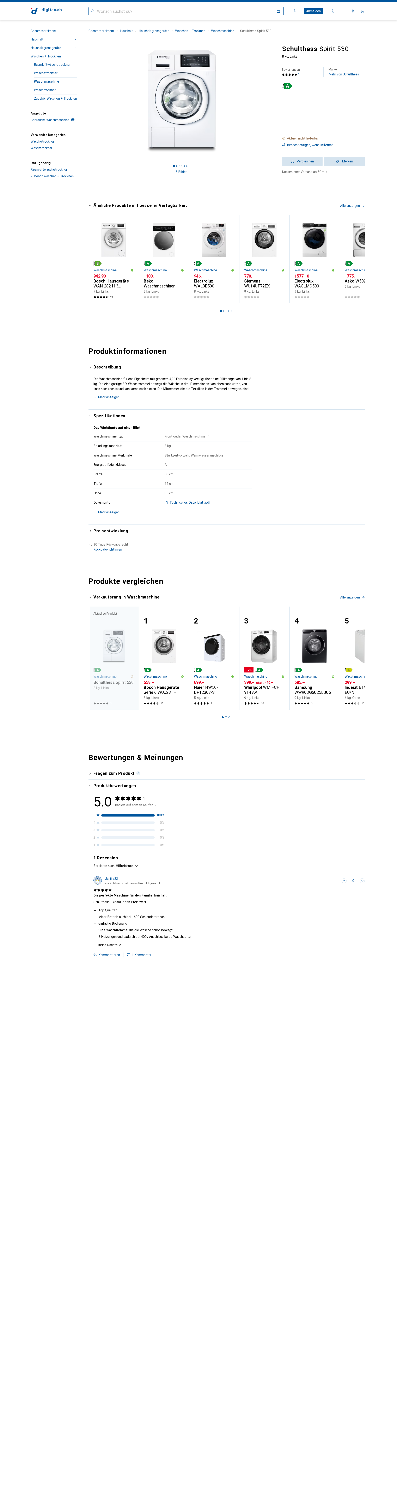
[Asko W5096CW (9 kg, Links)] (365, 259)
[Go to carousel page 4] (231, 311)
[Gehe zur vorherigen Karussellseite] (96, 259)
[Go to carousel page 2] (224, 311)
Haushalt (37, 39)
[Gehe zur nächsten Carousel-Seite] (357, 259)
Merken (347, 161)
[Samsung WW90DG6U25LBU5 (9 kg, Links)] (314, 658)
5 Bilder (181, 172)
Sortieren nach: (104, 866)
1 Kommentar (141, 955)
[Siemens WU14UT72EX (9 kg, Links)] (264, 259)
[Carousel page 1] (174, 166)
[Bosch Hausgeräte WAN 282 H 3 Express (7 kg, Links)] (113, 259)
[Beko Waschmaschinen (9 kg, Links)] (164, 259)
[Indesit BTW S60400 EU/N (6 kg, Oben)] (365, 658)
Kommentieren (109, 955)
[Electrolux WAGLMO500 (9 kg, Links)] (314, 259)
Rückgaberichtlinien (107, 549)
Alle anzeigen (350, 206)
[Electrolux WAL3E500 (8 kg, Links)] (214, 259)
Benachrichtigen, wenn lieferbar (310, 145)
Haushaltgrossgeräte (46, 48)
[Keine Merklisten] (352, 11)
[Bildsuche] (279, 11)
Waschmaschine (46, 81)
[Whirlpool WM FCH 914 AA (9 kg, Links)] (264, 658)
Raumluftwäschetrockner (52, 65)
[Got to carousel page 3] (180, 166)
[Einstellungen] (294, 11)
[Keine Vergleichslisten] (342, 11)
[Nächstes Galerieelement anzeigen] (274, 102)
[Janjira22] (126, 880)
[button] (287, 86)
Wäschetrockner (45, 73)
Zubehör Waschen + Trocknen (55, 98)
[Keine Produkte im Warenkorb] (362, 11)
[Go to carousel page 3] (228, 311)
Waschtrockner (45, 90)
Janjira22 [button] (111, 879)
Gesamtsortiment (43, 31)
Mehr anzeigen (109, 397)
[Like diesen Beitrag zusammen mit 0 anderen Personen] (344, 880)
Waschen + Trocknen (46, 56)
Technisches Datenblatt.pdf (190, 502)
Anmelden (313, 11)
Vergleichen (305, 161)
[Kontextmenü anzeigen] (335, 880)
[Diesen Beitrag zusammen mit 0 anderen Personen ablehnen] (362, 880)
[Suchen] (92, 11)
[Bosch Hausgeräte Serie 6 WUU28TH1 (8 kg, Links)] (164, 658)
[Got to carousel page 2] (177, 166)
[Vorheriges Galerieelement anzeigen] (88, 102)
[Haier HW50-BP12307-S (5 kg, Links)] (214, 658)
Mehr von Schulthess (344, 72)
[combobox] (126, 866)
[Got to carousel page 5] (187, 166)
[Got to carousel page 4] (184, 166)
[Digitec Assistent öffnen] (332, 11)
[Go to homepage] (46, 11)
